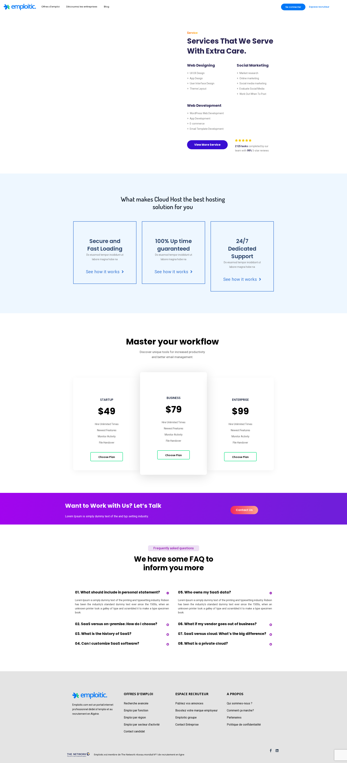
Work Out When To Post (252, 93)
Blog (106, 6)
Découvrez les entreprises (81, 6)
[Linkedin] (277, 750)
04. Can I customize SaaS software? (107, 643)
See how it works (103, 271)
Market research (248, 73)
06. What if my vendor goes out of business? (217, 624)
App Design (196, 78)
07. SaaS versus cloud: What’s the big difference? (222, 634)
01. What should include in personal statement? (117, 592)
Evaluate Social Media (251, 88)
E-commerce (197, 123)
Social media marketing (252, 83)
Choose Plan (106, 457)
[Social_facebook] (271, 750)
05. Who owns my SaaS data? (204, 592)
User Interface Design (202, 83)
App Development (200, 118)
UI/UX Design (197, 73)
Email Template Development (207, 128)
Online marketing (249, 78)
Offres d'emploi (50, 6)
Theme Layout (198, 88)
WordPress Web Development (207, 113)
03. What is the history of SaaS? (103, 634)
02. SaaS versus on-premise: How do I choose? (116, 624)
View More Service (207, 145)
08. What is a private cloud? (203, 643)
